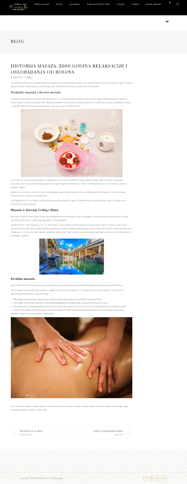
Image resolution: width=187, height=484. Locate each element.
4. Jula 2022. (17, 77)
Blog (29, 77)
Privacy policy (57, 478)
